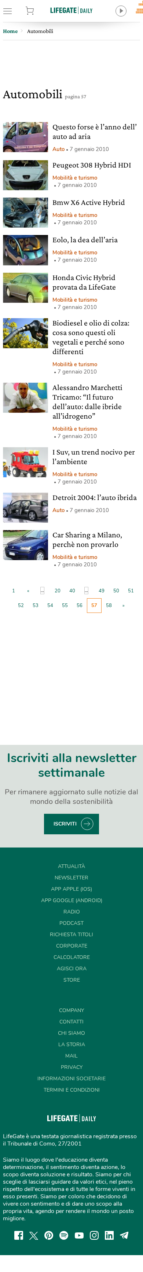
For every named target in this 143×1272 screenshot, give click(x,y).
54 (50, 605)
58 (109, 605)
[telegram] (124, 1235)
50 (116, 591)
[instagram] (94, 1235)
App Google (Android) (71, 900)
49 (101, 591)
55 (65, 605)
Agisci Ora (72, 968)
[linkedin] (109, 1235)
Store (39, 11)
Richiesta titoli (71, 934)
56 (79, 605)
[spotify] (63, 1235)
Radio (71, 911)
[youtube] (79, 1235)
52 (21, 605)
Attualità (71, 866)
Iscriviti (65, 823)
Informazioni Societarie (71, 1078)
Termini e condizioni (72, 1090)
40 (72, 591)
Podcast (71, 923)
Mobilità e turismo (74, 177)
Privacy (71, 1067)
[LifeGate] (71, 10)
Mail (71, 1055)
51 (131, 591)
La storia (71, 1044)
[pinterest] (48, 1235)
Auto (58, 149)
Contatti (71, 1021)
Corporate (71, 945)
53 (35, 605)
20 (57, 591)
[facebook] (18, 1235)
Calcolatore (72, 957)
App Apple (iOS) (71, 889)
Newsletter (71, 877)
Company (71, 1010)
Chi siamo (71, 1033)
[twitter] (33, 1235)
